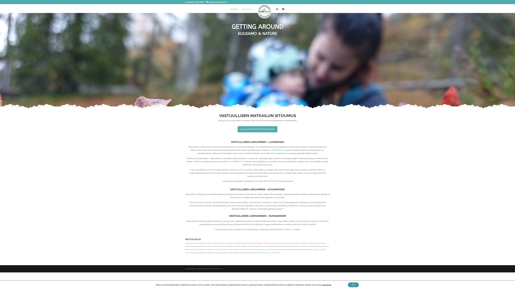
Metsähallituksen (192, 249)
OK (353, 285)
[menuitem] (277, 9)
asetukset (326, 285)
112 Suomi (239, 170)
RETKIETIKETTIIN (271, 181)
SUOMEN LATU (237, 161)
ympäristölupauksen (287, 243)
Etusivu (234, 9)
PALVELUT (246, 9)
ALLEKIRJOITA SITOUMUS (257, 129)
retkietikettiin (190, 253)
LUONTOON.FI (276, 150)
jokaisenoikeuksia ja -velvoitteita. (267, 253)
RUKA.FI (201, 202)
